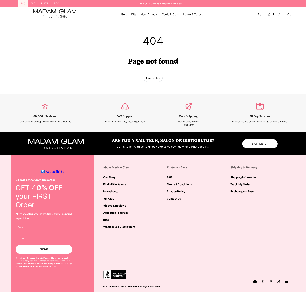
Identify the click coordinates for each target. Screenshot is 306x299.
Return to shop (153, 78)
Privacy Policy (176, 191)
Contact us (174, 198)
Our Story (109, 177)
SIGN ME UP (260, 143)
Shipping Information (243, 177)
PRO (57, 3)
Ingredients (110, 191)
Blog (106, 219)
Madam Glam (119, 286)
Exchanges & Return (243, 191)
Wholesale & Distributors (119, 227)
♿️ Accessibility (52, 171)
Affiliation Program (115, 212)
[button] (259, 14)
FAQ (169, 177)
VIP (33, 3)
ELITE (44, 3)
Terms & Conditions (179, 184)
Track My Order (240, 184)
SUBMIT (44, 249)
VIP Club (108, 198)
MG (23, 3)
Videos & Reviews (114, 205)
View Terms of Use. (48, 266)
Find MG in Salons (114, 184)
